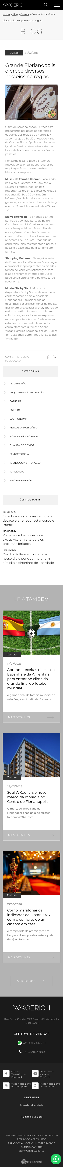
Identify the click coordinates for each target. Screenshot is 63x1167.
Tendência (17, 471)
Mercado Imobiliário (23, 427)
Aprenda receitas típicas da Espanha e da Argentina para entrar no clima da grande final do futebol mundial (31, 679)
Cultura (24, 14)
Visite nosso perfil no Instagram (21, 1085)
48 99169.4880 (34, 1043)
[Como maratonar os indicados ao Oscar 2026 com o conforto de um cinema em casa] (31, 873)
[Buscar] (46, 5)
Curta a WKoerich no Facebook (18, 1074)
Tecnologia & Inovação (25, 462)
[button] (48, 357)
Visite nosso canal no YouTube (46, 1074)
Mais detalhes (19, 717)
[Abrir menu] (57, 5)
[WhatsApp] (56, 1159)
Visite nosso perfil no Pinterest (50, 1085)
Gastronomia (18, 418)
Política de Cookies (31, 1116)
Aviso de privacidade (31, 1105)
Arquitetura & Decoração (27, 392)
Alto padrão (18, 383)
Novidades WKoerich (24, 436)
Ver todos (26, 981)
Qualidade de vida (22, 445)
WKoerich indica (21, 480)
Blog (15, 14)
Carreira (15, 401)
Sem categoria (19, 454)
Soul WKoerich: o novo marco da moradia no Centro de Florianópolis (27, 797)
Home (6, 14)
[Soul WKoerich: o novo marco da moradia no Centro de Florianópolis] (31, 755)
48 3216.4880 (34, 1052)
